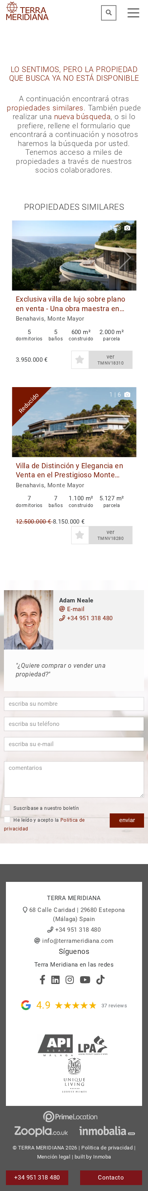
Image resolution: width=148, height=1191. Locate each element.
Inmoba (102, 1157)
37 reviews (114, 1006)
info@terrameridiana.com (77, 940)
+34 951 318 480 (88, 618)
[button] (127, 255)
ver (110, 359)
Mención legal (54, 1157)
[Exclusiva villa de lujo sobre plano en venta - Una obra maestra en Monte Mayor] (74, 255)
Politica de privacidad (107, 1148)
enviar (127, 820)
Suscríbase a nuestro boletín (45, 808)
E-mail (74, 609)
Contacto (111, 1177)
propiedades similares (45, 108)
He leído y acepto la (44, 824)
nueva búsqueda (82, 116)
